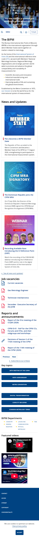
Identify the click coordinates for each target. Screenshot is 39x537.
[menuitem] (4, 493)
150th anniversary (19, 377)
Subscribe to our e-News (20, 361)
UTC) (8, 59)
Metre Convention (19, 384)
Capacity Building (19, 402)
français (33, 32)
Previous (6, 357)
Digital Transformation (19, 395)
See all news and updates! (13, 273)
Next (14, 357)
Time (35, 422)
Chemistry (9, 422)
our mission (6, 91)
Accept (19, 532)
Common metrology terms (19, 409)
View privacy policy (19, 526)
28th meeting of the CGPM (20, 370)
